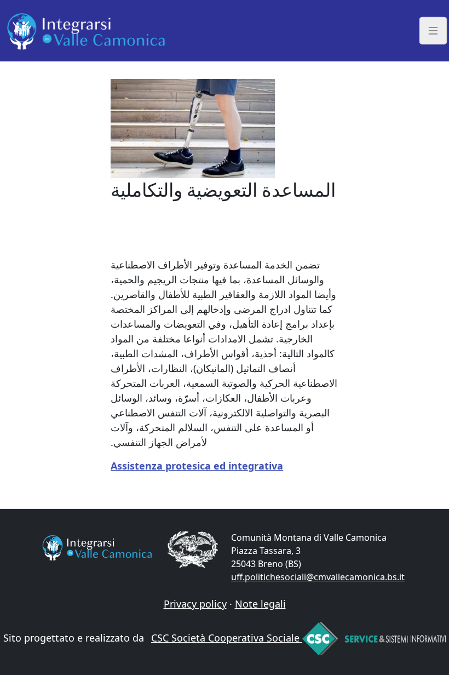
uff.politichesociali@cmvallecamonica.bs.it (318, 577)
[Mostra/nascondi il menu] (433, 30)
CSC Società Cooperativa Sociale (226, 637)
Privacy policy (195, 603)
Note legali (260, 603)
